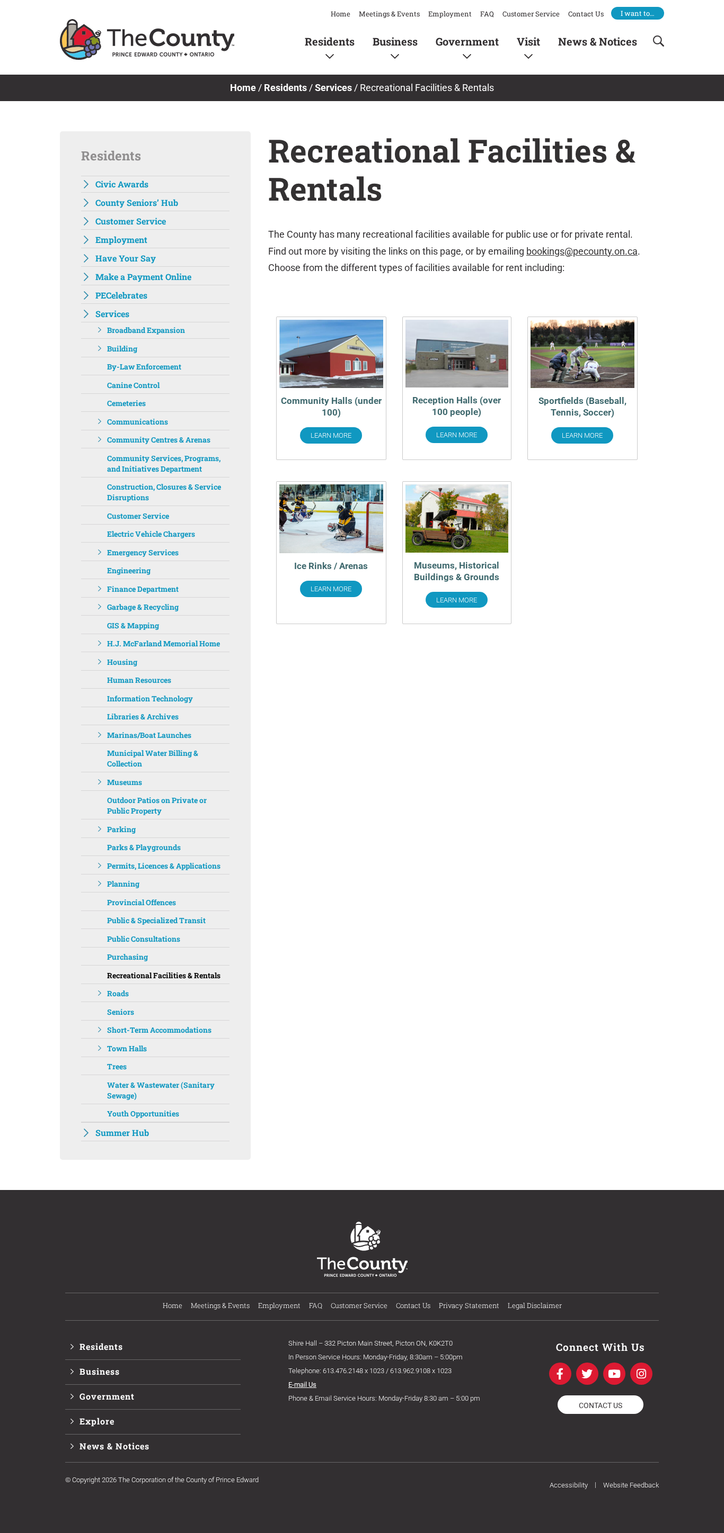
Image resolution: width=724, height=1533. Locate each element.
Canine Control (133, 385)
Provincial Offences (141, 902)
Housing (122, 662)
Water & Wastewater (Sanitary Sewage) (161, 1090)
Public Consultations (143, 939)
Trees (117, 1066)
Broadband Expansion (146, 330)
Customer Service (531, 14)
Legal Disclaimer (535, 1305)
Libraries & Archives (143, 716)
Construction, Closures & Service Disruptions (164, 492)
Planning (123, 884)
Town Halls (127, 1048)
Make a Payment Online (143, 276)
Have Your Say (125, 258)
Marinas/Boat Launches (149, 735)
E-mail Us (302, 1384)
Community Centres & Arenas (158, 440)
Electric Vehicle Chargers (151, 534)
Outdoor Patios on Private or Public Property (157, 805)
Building (122, 349)
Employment (450, 14)
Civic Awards (121, 184)
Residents (330, 41)
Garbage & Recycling (143, 607)
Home (340, 14)
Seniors (120, 1012)
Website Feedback (631, 1485)
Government (467, 41)
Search (655, 41)
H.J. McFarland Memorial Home (163, 643)
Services (333, 87)
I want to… (638, 13)
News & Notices (597, 41)
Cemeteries (126, 403)
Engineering (129, 570)
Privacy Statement (469, 1305)
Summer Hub (122, 1132)
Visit (528, 41)
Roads (118, 993)
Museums (124, 782)
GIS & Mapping (133, 625)
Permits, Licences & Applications (163, 866)
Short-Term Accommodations (159, 1030)
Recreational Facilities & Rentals (163, 975)
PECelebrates (121, 295)
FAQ (487, 14)
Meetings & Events (389, 14)
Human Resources (139, 680)
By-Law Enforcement (144, 367)
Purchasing (127, 957)
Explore (97, 1421)
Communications (137, 422)
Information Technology (150, 698)
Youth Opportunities (143, 1113)
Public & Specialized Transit (156, 920)
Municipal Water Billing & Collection (152, 758)
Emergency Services (143, 552)
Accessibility (569, 1485)
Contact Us (586, 14)
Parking (121, 829)
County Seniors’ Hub (136, 202)
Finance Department (143, 589)
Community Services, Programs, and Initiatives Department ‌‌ (163, 463)
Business (395, 41)
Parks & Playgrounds (144, 847)
